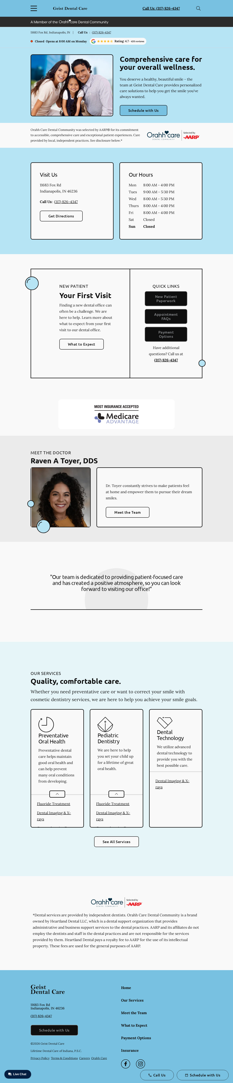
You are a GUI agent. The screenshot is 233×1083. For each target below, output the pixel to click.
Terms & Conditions (64, 1058)
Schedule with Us (143, 110)
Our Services (132, 1000)
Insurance (130, 1050)
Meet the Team (127, 512)
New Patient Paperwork (166, 298)
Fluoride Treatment (53, 803)
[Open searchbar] (198, 8)
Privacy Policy (40, 1058)
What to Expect (81, 344)
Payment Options (166, 334)
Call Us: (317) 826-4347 (161, 8)
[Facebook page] (125, 1063)
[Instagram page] (140, 1063)
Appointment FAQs (166, 316)
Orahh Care (99, 1058)
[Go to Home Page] (70, 8)
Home (126, 987)
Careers (84, 1058)
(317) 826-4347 (101, 32)
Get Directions (61, 216)
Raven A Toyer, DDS (64, 460)
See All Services (117, 841)
